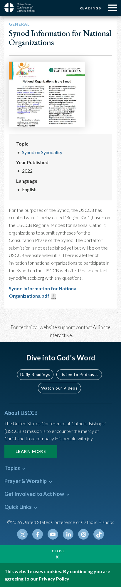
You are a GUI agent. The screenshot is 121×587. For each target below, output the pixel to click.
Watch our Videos (59, 387)
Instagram (83, 534)
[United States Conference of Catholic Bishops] (22, 7)
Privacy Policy (54, 578)
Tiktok (98, 534)
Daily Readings (35, 374)
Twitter (22, 534)
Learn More (31, 451)
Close (58, 551)
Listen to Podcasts (79, 374)
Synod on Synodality (42, 152)
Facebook (37, 534)
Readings (90, 8)
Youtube (53, 534)
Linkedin (68, 534)
